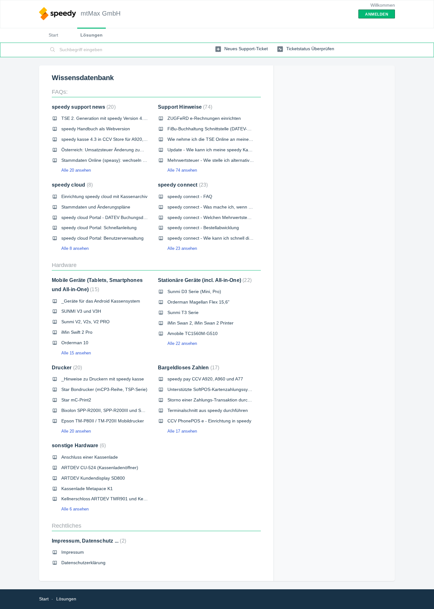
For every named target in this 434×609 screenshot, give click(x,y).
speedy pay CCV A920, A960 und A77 (205, 378)
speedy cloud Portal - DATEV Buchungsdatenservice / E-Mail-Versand (131, 217)
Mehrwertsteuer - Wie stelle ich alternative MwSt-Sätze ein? (227, 160)
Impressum (72, 552)
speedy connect (182, 185)
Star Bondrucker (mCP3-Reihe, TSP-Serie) (104, 389)
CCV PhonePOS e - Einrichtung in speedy (209, 420)
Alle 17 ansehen (182, 431)
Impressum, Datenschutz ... (88, 541)
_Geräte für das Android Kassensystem (100, 301)
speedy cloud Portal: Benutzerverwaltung (102, 238)
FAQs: (60, 92)
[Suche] (52, 50)
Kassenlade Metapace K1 (87, 488)
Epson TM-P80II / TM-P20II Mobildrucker (102, 420)
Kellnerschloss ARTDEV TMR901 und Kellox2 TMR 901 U (119, 498)
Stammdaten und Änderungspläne (95, 206)
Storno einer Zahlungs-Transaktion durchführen (215, 399)
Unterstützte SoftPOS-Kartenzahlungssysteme (213, 389)
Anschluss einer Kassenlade (89, 457)
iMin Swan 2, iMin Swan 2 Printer (200, 322)
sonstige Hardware (78, 445)
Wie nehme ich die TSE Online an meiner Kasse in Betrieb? (227, 139)
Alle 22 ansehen (182, 343)
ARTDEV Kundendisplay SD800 (93, 478)
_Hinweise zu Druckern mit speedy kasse (102, 378)
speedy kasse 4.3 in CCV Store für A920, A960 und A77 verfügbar (127, 139)
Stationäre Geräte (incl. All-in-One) (204, 280)
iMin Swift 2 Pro (76, 332)
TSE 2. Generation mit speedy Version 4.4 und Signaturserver (123, 118)
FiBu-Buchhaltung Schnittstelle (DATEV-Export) (214, 128)
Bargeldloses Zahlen (188, 367)
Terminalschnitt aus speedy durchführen (207, 410)
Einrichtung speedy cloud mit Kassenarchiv (104, 196)
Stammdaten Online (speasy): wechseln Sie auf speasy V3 (120, 160)
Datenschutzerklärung (83, 562)
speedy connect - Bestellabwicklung (203, 227)
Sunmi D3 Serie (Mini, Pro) (194, 291)
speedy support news (83, 107)
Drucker (66, 367)
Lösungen (91, 35)
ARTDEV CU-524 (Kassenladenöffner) (99, 467)
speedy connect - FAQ (189, 196)
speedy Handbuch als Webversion (95, 128)
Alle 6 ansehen (75, 509)
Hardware (64, 265)
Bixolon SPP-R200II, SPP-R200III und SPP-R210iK (112, 410)
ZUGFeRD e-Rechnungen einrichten (204, 118)
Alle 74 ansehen (182, 170)
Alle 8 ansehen (75, 248)
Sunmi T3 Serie (183, 312)
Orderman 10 (74, 342)
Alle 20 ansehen (76, 170)
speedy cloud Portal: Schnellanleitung (99, 227)
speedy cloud (71, 185)
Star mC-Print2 (76, 399)
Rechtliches (66, 526)
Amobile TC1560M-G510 (192, 333)
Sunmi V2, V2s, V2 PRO (85, 321)
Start (53, 35)
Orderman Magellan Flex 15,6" (198, 301)
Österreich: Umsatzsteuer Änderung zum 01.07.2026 (114, 149)
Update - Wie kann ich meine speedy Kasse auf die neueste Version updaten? (245, 149)
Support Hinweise (184, 107)
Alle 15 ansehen (76, 353)
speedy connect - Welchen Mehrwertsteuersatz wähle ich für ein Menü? (239, 217)
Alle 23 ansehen (182, 248)
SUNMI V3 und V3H (81, 311)
